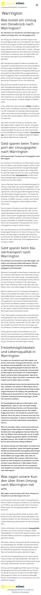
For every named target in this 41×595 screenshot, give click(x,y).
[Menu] (37, 5)
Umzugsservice (21, 175)
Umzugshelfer (34, 528)
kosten (28, 35)
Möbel (28, 106)
